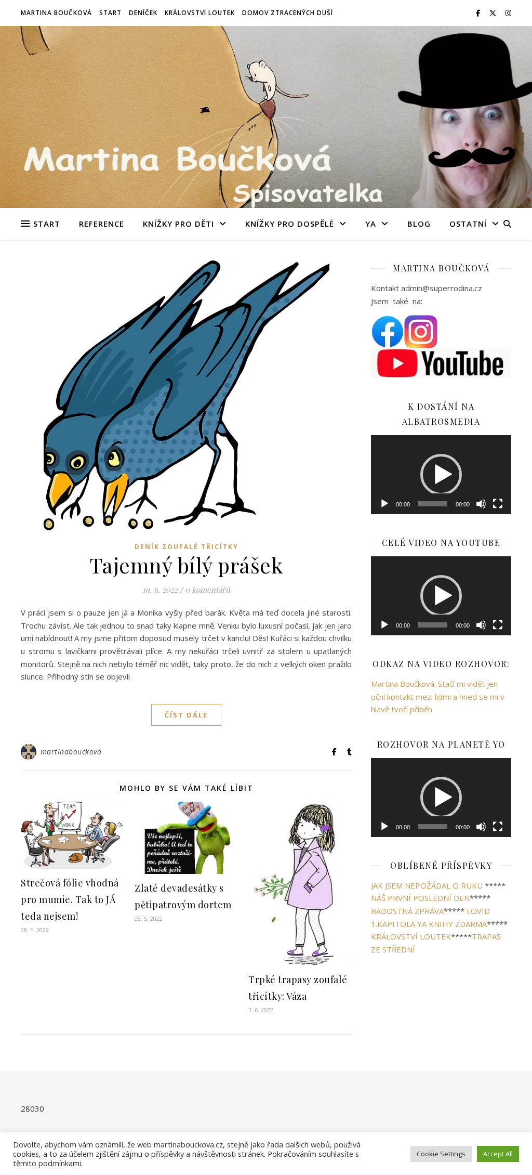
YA (370, 223)
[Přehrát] (384, 674)
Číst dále (186, 715)
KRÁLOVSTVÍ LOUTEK (411, 1107)
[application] (441, 560)
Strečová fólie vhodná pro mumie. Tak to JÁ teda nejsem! (70, 899)
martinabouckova (71, 751)
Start (110, 12)
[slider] (432, 674)
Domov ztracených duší (287, 12)
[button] (441, 560)
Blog (419, 223)
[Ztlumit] (481, 674)
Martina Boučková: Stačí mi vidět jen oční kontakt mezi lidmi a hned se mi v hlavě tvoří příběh (437, 867)
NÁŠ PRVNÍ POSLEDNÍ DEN (420, 1069)
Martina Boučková (56, 12)
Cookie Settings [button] (441, 1153)
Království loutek (200, 12)
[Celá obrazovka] (498, 674)
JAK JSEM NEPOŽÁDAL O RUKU (427, 1056)
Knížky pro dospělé (289, 223)
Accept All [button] (498, 1153)
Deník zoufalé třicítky (186, 546)
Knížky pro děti (178, 223)
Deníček (143, 12)
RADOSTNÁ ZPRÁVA (407, 1081)
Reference (101, 223)
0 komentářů (207, 589)
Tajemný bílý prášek (186, 565)
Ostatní (468, 223)
